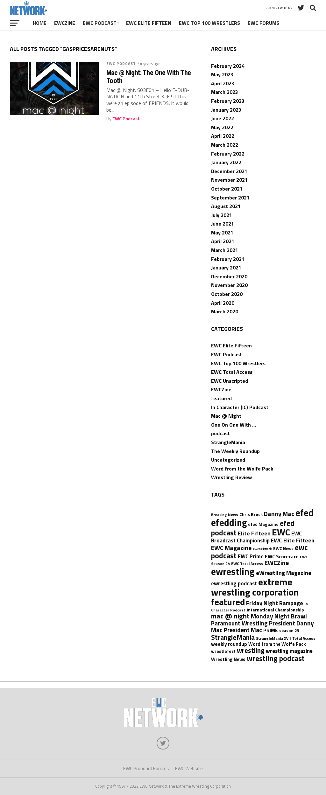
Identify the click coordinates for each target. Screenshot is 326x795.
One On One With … (233, 425)
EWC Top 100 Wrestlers (209, 23)
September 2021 (230, 197)
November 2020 (229, 285)
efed (304, 513)
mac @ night (230, 615)
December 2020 (229, 276)
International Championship (275, 609)
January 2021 (226, 267)
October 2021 (227, 188)
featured (221, 398)
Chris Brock (251, 514)
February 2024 (227, 66)
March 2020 (224, 311)
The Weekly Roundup (235, 451)
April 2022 (222, 136)
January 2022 (226, 162)
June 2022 (222, 118)
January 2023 (226, 110)
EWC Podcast (100, 23)
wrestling (251, 650)
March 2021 (224, 250)
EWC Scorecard (282, 556)
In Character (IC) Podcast (239, 407)
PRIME (270, 630)
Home (39, 23)
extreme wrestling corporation (255, 587)
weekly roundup (229, 644)
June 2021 (222, 223)
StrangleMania (228, 442)
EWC (281, 532)
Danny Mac (279, 514)
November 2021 (229, 180)
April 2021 (222, 241)
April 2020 (222, 303)
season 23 (289, 630)
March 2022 (224, 145)
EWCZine (64, 23)
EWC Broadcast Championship (256, 536)
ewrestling (233, 571)
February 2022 (227, 153)
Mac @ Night (226, 416)
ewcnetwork (262, 548)
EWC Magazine (231, 548)
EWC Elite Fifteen (148, 23)
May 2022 (222, 127)
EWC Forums (263, 23)
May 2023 (222, 74)
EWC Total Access (231, 372)
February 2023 (227, 101)
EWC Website (189, 768)
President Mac (243, 629)
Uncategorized (228, 460)
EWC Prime (251, 556)
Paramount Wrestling (239, 623)
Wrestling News (228, 659)
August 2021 (226, 206)
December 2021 (229, 171)
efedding (229, 522)
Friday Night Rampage (274, 602)
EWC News (283, 548)
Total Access (303, 638)
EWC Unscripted (229, 381)
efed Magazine (263, 524)
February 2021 (227, 259)
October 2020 (227, 294)
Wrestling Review (231, 477)
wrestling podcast (276, 658)
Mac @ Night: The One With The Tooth (148, 76)
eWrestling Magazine (283, 572)
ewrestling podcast (234, 583)
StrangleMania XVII (273, 638)
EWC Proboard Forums (146, 768)
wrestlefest (223, 651)
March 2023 (224, 92)
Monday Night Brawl (279, 616)
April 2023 (222, 83)
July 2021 (221, 215)
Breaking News (224, 515)
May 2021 (222, 232)
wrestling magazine (289, 651)
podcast (220, 433)
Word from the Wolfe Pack (242, 468)
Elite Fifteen (254, 533)
